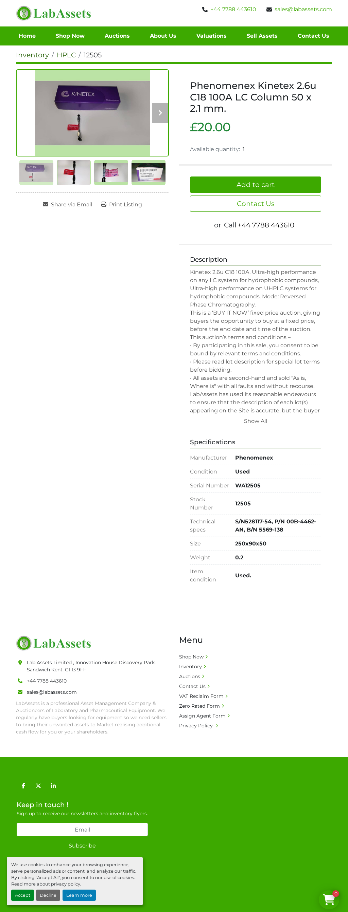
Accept (22, 895)
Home (27, 36)
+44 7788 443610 (233, 9)
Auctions (117, 36)
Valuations (211, 36)
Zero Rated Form (199, 706)
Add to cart (256, 185)
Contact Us (313, 36)
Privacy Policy (196, 726)
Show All (255, 421)
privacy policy (65, 884)
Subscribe (82, 845)
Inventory (190, 667)
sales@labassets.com (303, 9)
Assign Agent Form (202, 716)
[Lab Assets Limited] (55, 643)
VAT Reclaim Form (201, 696)
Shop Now (70, 36)
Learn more (79, 895)
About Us (163, 36)
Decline (48, 895)
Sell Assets (262, 36)
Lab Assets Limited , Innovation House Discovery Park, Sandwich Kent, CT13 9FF (91, 666)
